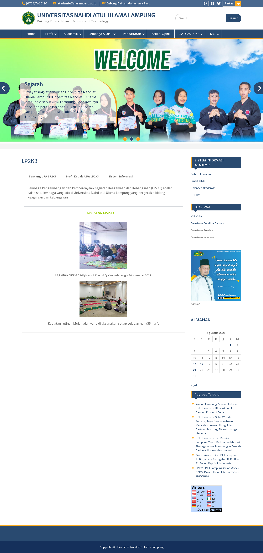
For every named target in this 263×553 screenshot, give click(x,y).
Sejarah (33, 83)
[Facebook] (212, 3)
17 (194, 363)
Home (31, 34)
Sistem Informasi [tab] (121, 175)
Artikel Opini (161, 34)
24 (194, 369)
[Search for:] (208, 18)
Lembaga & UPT (100, 34)
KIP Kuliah (197, 215)
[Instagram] (206, 3)
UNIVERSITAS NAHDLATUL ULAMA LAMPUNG (96, 15)
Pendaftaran (132, 34)
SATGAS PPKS (189, 34)
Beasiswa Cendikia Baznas (207, 222)
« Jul (194, 384)
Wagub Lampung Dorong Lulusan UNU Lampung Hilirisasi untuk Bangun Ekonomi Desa (217, 407)
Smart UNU (198, 180)
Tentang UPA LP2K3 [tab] (42, 175)
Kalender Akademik (203, 187)
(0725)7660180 (36, 3)
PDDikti (195, 194)
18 (201, 363)
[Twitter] (219, 3)
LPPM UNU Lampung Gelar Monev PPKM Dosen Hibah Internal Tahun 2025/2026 (217, 471)
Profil (49, 34)
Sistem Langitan (201, 173)
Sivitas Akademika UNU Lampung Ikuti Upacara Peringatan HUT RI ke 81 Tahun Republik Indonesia (218, 458)
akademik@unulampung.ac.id (76, 3)
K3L (212, 34)
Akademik (71, 34)
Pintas (229, 3)
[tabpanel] (103, 193)
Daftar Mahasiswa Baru (133, 3)
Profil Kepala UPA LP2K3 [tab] (82, 175)
